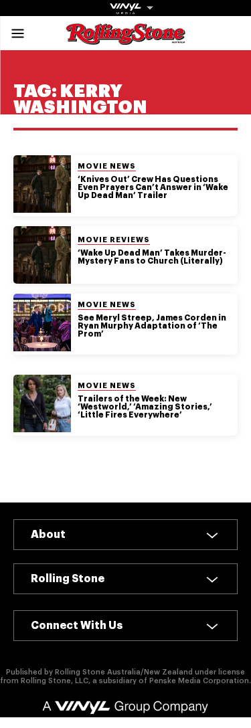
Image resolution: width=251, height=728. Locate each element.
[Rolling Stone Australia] (125, 38)
